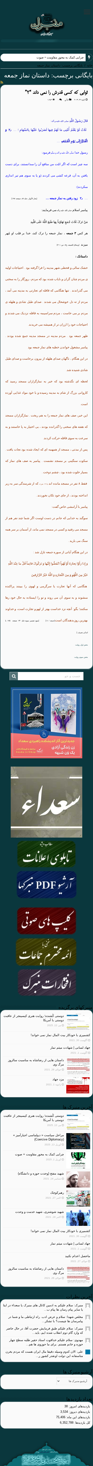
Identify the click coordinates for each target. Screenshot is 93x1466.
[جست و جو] (14, 676)
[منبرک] (46, 23)
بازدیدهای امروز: (79, 1406)
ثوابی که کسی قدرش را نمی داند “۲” (56, 93)
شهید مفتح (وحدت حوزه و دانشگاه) (41, 1173)
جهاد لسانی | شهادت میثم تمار (70, 1047)
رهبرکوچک (57, 1192)
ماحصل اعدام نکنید (77, 1256)
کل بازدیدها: (81, 1422)
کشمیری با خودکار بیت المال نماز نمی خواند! (60, 1035)
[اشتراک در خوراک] (1, 82)
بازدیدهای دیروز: (79, 1411)
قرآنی (66, 100)
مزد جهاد (58, 1079)
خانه (90, 65)
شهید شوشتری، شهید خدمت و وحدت (39, 1212)
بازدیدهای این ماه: (77, 1417)
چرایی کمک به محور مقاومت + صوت (60, 57)
